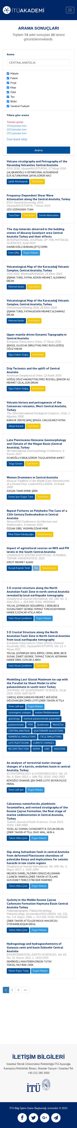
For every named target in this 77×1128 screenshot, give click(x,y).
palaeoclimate (16, 724)
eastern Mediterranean (47, 712)
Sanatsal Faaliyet (19, 106)
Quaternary (43, 724)
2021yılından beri (17, 133)
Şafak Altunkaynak (18, 181)
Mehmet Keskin (16, 286)
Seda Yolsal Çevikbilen (20, 618)
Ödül (13, 92)
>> (25, 989)
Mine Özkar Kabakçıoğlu (21, 534)
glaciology (14, 718)
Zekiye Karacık (15, 426)
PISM (30, 724)
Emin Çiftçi (13, 252)
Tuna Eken (13, 215)
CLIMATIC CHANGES (43, 742)
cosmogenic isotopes (19, 712)
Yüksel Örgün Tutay (18, 970)
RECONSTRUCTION (18, 748)
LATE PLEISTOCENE (18, 742)
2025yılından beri (17, 129)
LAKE (47, 748)
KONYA (36, 748)
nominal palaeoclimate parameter (42, 718)
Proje (13, 82)
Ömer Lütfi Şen (16, 706)
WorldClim (58, 724)
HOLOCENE (59, 748)
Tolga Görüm (15, 463)
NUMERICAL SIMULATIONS (22, 736)
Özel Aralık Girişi (17, 139)
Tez (12, 96)
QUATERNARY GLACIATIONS (48, 730)
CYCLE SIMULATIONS (50, 736)
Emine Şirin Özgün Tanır (20, 496)
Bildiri (13, 101)
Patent (14, 78)
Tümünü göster (15, 122)
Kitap (13, 87)
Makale (14, 73)
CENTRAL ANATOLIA (19, 730)
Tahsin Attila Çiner (17, 838)
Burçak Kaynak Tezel (19, 568)
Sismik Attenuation (49, 215)
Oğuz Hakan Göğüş (18, 354)
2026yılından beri (17, 125)
